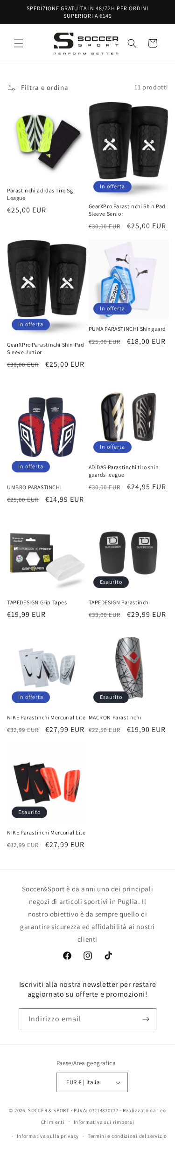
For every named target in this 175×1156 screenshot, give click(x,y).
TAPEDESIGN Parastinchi (119, 602)
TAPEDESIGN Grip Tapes (37, 602)
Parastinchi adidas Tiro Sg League (40, 194)
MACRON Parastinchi (115, 717)
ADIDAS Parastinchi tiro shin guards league (124, 471)
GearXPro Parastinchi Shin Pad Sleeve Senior (127, 210)
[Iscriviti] (145, 1019)
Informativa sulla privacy (48, 1136)
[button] (18, 43)
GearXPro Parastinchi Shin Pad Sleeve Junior (45, 348)
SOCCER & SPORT (49, 1110)
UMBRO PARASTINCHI (34, 487)
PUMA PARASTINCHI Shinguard (128, 328)
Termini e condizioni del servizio (127, 1136)
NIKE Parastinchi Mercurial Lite (46, 717)
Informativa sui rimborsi (104, 1122)
